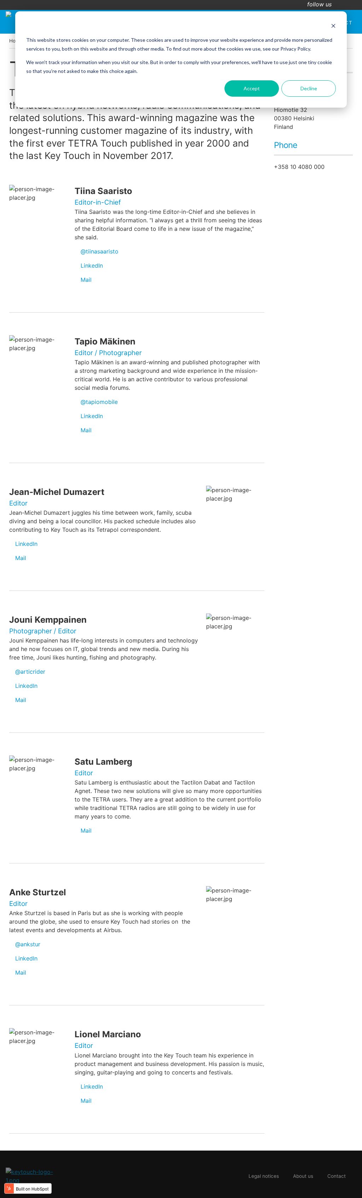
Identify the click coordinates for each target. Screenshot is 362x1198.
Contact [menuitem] (336, 1176)
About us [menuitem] (303, 1176)
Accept (252, 88)
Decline (308, 88)
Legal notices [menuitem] (264, 1176)
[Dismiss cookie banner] (333, 26)
